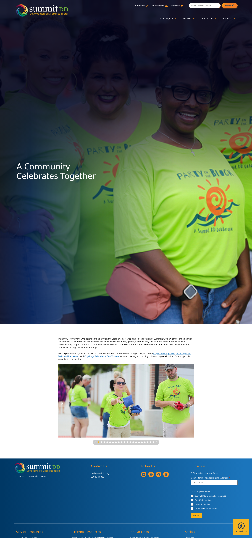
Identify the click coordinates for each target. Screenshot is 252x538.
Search (228, 6)
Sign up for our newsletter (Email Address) (210, 478)
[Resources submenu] (215, 18)
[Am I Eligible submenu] (175, 18)
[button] (241, 527)
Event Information (203, 500)
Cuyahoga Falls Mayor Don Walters (101, 356)
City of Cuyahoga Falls (164, 353)
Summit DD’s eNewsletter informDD (210, 496)
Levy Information (202, 504)
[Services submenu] (194, 18)
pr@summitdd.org (100, 473)
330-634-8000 (97, 476)
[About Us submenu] (234, 18)
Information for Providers (206, 508)
